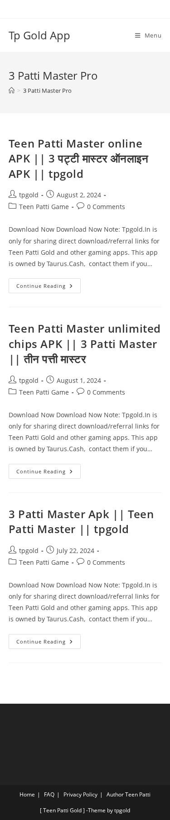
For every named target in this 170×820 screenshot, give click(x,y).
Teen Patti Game (44, 206)
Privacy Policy (80, 794)
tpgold (29, 195)
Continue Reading (48, 283)
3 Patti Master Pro (47, 90)
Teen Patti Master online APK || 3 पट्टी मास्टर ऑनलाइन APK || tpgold (79, 158)
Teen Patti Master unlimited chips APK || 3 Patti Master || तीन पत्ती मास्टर (85, 343)
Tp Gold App (39, 35)
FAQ (49, 794)
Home (27, 794)
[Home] (12, 90)
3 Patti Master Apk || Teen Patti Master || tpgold (81, 521)
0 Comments (106, 206)
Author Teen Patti (129, 794)
